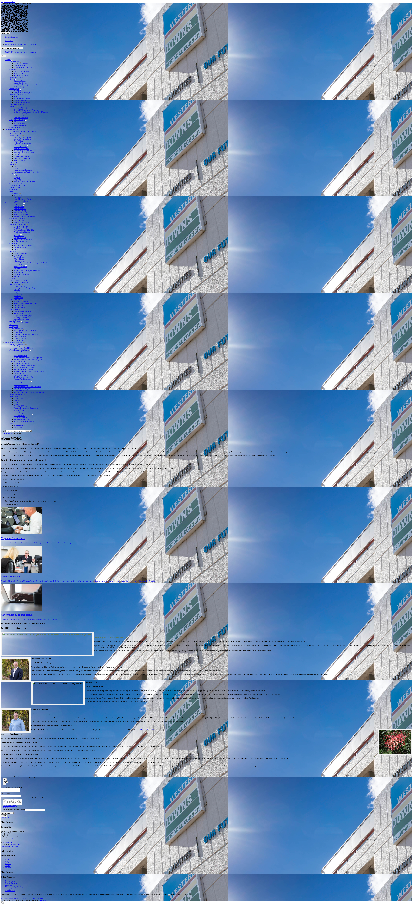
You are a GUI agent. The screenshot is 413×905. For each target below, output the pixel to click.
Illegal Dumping (19, 272)
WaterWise (17, 269)
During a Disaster (20, 257)
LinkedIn (8, 864)
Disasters (12, 251)
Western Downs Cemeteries (23, 245)
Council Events (19, 207)
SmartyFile (17, 296)
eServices (8, 885)
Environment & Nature (17, 265)
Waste (11, 174)
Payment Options (15, 187)
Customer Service (15, 183)
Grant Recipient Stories (22, 294)
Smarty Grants (10, 889)
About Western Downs (17, 344)
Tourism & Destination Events (24, 367)
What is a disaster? (20, 261)
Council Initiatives (20, 209)
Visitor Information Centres (23, 139)
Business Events (19, 373)
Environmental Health (21, 420)
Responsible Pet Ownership (23, 240)
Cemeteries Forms (20, 247)
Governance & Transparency (23, 67)
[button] (206, 460)
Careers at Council (20, 81)
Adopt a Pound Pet (20, 242)
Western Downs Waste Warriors (24, 182)
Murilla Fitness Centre (21, 319)
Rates (16, 122)
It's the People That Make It (23, 348)
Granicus (42, 900)
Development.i (10, 881)
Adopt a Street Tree (20, 267)
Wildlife (16, 276)
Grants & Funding (15, 284)
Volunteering (13, 325)
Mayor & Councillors (21, 63)
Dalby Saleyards (15, 133)
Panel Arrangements (20, 356)
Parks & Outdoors (15, 300)
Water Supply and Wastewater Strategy (27, 172)
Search (3, 431)
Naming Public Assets (21, 222)
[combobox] (12, 48)
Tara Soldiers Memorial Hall (23, 315)
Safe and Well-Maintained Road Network (28, 110)
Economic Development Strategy (25, 365)
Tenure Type (18, 332)
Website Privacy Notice (29, 898)
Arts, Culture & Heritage (17, 224)
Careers (12, 79)
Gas (15, 166)
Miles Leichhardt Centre (22, 313)
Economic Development (17, 361)
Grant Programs (19, 286)
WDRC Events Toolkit (21, 214)
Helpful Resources (20, 292)
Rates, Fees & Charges (17, 120)
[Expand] (12, 60)
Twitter (7, 866)
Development (14, 396)
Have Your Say (19, 220)
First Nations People (21, 228)
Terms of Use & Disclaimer (10, 898)
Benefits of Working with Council (25, 85)
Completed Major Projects (23, 93)
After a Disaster (19, 259)
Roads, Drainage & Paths (18, 145)
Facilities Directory (15, 135)
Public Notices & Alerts (22, 98)
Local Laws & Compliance (18, 280)
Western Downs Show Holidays (25, 216)
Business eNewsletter (21, 383)
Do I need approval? (21, 398)
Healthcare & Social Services (24, 116)
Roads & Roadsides (20, 147)
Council (9, 433)
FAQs (16, 249)
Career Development (21, 83)
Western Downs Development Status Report (29, 392)
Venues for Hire (14, 309)
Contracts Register (20, 352)
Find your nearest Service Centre (12, 839)
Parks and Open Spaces (22, 301)
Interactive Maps (19, 425)
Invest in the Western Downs (23, 369)
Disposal (17, 178)
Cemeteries (13, 189)
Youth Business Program (22, 389)
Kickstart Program (20, 87)
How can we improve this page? (12, 787)
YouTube (8, 868)
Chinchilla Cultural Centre (23, 311)
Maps (11, 423)
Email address (5, 793)
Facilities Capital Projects (22, 143)
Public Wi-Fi (13, 162)
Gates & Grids (19, 154)
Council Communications (22, 102)
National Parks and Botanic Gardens (26, 303)
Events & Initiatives (16, 205)
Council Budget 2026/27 (17, 127)
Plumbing (17, 402)
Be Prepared (18, 255)
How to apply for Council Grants (25, 288)
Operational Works (20, 406)
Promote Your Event (21, 212)
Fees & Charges (19, 123)
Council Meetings (20, 65)
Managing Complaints (21, 75)
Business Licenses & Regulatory (20, 414)
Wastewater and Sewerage (23, 170)
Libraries (12, 278)
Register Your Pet (20, 238)
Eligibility (17, 290)
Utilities (12, 164)
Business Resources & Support (19, 381)
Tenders (16, 354)
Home (3, 433)
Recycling (17, 180)
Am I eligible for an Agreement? (25, 331)
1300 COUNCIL (8, 842)
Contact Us (13, 69)
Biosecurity (18, 197)
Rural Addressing (20, 160)
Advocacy (12, 106)
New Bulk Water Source (22, 108)
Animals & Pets (14, 234)
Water (16, 168)
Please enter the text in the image (14, 810)
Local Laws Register (21, 282)
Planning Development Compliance (26, 408)
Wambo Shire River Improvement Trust (27, 271)
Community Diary (20, 211)
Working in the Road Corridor (24, 153)
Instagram (8, 862)
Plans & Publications (16, 104)
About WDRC (14, 62)
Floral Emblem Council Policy (147, 730)
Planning (17, 404)
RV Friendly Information (22, 137)
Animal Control (19, 236)
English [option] (20, 52)
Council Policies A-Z (16, 77)
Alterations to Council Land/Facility (26, 334)
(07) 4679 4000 (15, 844)
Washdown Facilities (21, 201)
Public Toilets (18, 141)
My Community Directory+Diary (16, 887)
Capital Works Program (22, 158)
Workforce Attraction (21, 385)
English (20, 44)
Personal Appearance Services (24, 421)
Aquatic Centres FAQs (21, 323)
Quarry (11, 191)
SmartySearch (18, 298)
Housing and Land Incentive (23, 412)
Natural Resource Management (24, 199)
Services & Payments (12, 129)
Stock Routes (18, 195)
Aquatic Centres (14, 321)
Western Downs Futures (17, 394)
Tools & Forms (19, 410)
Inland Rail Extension (21, 114)
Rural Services (14, 193)
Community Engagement (17, 218)
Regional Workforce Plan (22, 379)
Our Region (18, 346)
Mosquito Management (21, 274)
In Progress (17, 91)
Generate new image (10, 806)
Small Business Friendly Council (25, 377)
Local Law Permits (20, 418)
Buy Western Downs (21, 375)
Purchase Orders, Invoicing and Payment (28, 358)
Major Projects (14, 89)
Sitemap (40, 898)
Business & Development (13, 342)
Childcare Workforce (21, 118)
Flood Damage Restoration (23, 151)
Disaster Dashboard (20, 100)
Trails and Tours (19, 307)
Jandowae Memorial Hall (22, 317)
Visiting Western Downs (17, 125)
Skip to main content (8, 2)
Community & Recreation (14, 203)
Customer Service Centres (22, 71)
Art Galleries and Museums (23, 226)
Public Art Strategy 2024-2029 (24, 230)
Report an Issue (19, 73)
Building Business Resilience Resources (27, 387)
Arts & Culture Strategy (22, 232)
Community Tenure (16, 329)
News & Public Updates (17, 94)
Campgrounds (18, 305)
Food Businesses (19, 416)
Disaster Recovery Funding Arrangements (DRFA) (31, 263)
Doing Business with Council (19, 350)
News (16, 96)
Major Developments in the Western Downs (29, 371)
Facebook (8, 860)
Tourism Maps (19, 427)
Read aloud (6, 808)
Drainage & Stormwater (22, 156)
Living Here (13, 327)
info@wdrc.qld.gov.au (10, 846)
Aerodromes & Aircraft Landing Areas (22, 131)
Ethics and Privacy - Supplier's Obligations (28, 360)
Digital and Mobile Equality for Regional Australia (31, 112)
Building (17, 400)
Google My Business (21, 390)
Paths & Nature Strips (21, 149)
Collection (17, 176)
